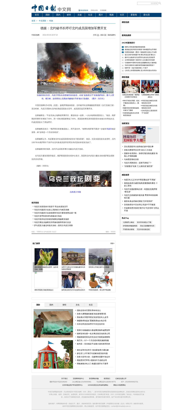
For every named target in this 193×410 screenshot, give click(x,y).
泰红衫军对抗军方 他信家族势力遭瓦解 (93, 350)
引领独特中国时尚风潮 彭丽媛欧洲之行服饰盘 (141, 63)
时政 (51, 21)
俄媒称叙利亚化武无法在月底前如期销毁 (93, 337)
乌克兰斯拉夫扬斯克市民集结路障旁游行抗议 (52, 222)
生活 (90, 15)
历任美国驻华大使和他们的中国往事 (138, 146)
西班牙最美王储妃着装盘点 (44, 290)
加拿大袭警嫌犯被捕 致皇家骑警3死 (91, 314)
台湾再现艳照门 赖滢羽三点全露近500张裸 (140, 60)
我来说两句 (112, 35)
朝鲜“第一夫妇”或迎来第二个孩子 (136, 68)
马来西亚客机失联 (131, 159)
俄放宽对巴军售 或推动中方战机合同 (92, 360)
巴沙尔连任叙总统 (143, 229)
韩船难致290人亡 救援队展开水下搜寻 (92, 364)
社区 (122, 15)
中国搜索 (103, 10)
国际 (48, 15)
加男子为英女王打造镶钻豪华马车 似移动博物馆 (73, 268)
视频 (111, 15)
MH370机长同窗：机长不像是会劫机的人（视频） (131, 103)
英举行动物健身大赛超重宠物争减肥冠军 (93, 330)
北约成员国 (47, 232)
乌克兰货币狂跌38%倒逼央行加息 (48, 216)
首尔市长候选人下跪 (144, 222)
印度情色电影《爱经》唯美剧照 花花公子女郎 (141, 52)
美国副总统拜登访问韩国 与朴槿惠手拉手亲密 (141, 49)
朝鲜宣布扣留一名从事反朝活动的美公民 (93, 334)
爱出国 (146, 15)
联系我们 (107, 378)
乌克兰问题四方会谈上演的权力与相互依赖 (51, 210)
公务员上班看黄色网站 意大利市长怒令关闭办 (141, 70)
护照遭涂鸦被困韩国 (130, 226)
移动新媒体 (84, 10)
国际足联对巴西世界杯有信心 (89, 310)
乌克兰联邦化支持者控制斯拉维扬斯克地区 (51, 219)
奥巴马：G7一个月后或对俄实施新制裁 (93, 340)
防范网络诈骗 (94, 378)
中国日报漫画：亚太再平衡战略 (100, 290)
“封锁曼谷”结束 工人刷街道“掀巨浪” (138, 166)
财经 (69, 15)
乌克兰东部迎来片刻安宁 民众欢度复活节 (51, 207)
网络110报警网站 (119, 385)
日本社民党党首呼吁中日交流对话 (91, 324)
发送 (102, 35)
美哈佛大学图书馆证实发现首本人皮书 (92, 317)
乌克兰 (54, 232)
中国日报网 (35, 35)
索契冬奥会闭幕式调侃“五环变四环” (138, 201)
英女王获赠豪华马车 (147, 226)
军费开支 (40, 232)
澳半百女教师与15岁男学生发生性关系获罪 (140, 57)
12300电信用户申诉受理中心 (72, 385)
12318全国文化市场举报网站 (98, 385)
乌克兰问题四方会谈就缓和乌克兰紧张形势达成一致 (55, 213)
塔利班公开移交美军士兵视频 (99, 267)
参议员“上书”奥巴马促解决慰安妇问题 (92, 353)
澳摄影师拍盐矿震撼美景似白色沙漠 (91, 321)
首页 (37, 15)
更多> (112, 243)
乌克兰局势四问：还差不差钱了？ (138, 163)
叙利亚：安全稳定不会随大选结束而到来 (93, 344)
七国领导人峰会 (128, 222)
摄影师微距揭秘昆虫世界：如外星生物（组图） (46, 268)
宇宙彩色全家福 (128, 229)
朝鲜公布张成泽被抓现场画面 (135, 47)
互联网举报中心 (78, 378)
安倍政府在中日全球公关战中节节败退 (139, 205)
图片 (101, 15)
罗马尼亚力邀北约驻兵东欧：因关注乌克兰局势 (53, 225)
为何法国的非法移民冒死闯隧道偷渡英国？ (140, 65)
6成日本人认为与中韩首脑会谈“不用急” (140, 180)
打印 (94, 35)
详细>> (149, 129)
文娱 (79, 15)
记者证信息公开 (120, 378)
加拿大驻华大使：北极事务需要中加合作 (93, 357)
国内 (58, 15)
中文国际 (42, 21)
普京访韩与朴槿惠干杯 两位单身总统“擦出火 (140, 55)
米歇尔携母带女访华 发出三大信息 (138, 150)
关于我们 (64, 378)
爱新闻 (134, 15)
